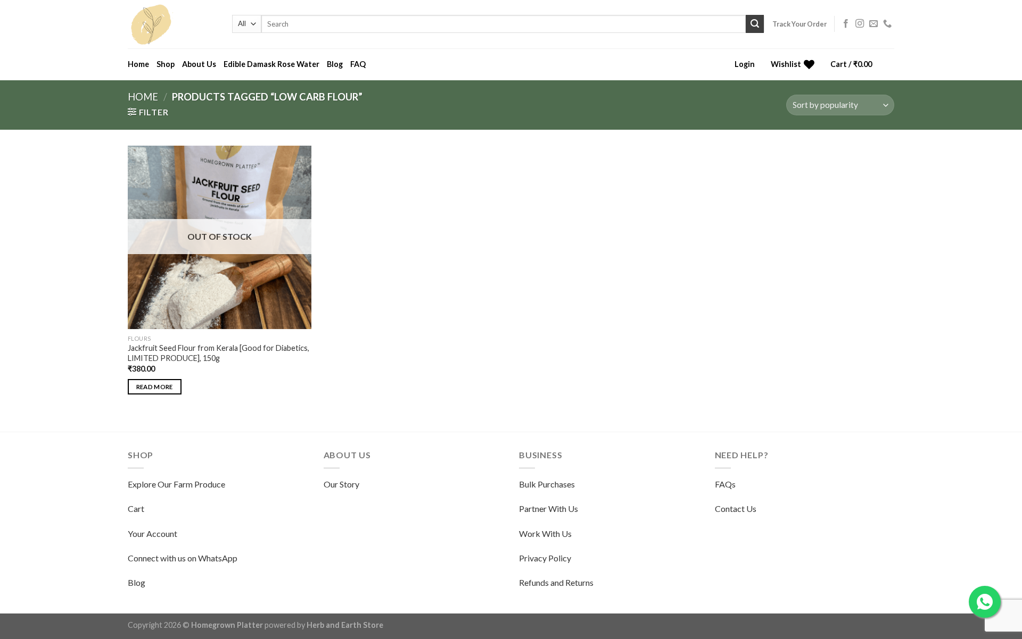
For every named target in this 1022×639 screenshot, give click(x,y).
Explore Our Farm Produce (176, 484)
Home (138, 64)
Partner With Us (548, 508)
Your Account (152, 533)
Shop (165, 64)
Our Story (341, 484)
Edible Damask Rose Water (271, 64)
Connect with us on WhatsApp (182, 558)
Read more (154, 386)
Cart (136, 508)
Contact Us (735, 508)
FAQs (725, 484)
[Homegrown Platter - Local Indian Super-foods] (172, 24)
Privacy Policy (545, 558)
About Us (199, 64)
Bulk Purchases (547, 484)
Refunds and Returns (556, 582)
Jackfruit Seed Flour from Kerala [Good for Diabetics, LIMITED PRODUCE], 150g (218, 353)
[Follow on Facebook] (846, 24)
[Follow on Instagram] (859, 24)
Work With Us (545, 533)
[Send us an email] (873, 24)
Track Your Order (799, 24)
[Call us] (887, 24)
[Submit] (755, 24)
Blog (335, 64)
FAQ (358, 64)
